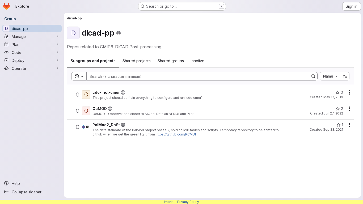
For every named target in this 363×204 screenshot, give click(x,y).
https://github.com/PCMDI (176, 134)
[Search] (313, 76)
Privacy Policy (188, 202)
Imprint (169, 202)
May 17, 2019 (333, 97)
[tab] (93, 60)
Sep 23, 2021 (333, 129)
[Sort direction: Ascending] (345, 76)
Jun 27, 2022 (333, 113)
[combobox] (330, 76)
